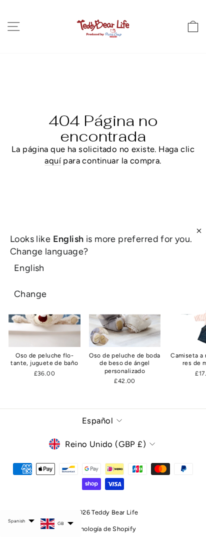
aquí (52, 161)
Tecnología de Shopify (103, 528)
